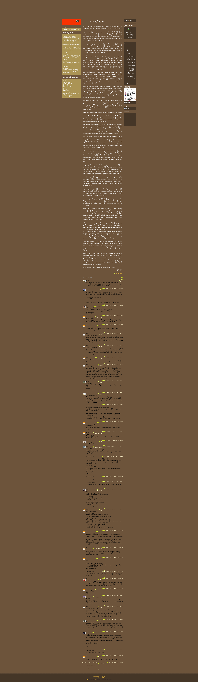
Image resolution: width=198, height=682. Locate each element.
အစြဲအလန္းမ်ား (130, 76)
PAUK (101, 382)
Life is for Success (98, 632)
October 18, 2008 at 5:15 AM (114, 315)
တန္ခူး (101, 607)
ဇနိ (120, 281)
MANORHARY (99, 306)
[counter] (126, 108)
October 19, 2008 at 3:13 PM (114, 571)
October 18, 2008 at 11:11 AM (114, 456)
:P (101, 441)
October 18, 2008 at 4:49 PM (114, 489)
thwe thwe (100, 559)
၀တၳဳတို (63, 79)
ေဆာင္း (100, 532)
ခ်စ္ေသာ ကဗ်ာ (65, 86)
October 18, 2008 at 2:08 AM (114, 288)
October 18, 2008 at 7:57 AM (114, 381)
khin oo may (99, 358)
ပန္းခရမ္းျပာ (98, 433)
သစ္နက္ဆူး (100, 490)
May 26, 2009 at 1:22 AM (116, 662)
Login (131, 20)
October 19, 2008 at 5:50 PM (114, 588)
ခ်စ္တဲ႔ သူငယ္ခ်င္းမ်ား (66, 85)
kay (101, 334)
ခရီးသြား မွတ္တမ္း (66, 83)
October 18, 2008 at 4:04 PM (114, 476)
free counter (127, 102)
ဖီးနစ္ (101, 510)
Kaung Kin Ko (99, 590)
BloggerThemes (96, 679)
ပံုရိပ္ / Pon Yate (98, 548)
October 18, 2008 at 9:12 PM (114, 557)
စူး (101, 290)
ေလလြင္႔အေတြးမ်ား (67, 96)
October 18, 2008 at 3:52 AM (114, 305)
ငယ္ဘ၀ (63, 87)
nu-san (100, 365)
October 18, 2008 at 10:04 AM (114, 432)
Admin (68, 44)
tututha (100, 346)
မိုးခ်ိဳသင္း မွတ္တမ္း (99, 677)
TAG (63, 80)
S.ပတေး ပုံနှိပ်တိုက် (72, 36)
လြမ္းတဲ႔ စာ (65, 92)
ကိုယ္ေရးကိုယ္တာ (66, 82)
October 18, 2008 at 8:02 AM (114, 392)
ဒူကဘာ (100, 394)
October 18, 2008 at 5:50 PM (114, 530)
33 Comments (118, 273)
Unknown (100, 656)
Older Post (95, 662)
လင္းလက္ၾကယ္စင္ (98, 597)
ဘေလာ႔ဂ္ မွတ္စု (130, 68)
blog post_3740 (72, 37)
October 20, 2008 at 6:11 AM (114, 619)
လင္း (101, 579)
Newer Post (84, 662)
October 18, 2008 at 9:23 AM (114, 404)
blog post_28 (65, 68)
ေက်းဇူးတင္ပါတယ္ (131, 78)
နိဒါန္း (63, 89)
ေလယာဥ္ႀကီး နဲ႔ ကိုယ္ (97, 21)
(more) (77, 41)
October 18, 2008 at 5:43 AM (114, 324)
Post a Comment (103, 663)
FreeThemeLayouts (108, 679)
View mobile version (90, 665)
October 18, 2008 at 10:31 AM (114, 440)
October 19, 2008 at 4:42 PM (114, 578)
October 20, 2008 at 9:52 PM (114, 650)
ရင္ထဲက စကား (65, 90)
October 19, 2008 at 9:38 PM (114, 606)
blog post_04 (65, 54)
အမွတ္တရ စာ (65, 94)
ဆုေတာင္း (129, 54)
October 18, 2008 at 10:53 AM (114, 446)
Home (90, 662)
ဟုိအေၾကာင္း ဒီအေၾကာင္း (69, 93)
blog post (64, 61)
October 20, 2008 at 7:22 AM (114, 631)
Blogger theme (89, 679)
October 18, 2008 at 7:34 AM (114, 364)
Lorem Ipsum (70, 52)
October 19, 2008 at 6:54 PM (114, 595)
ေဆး (128, 53)
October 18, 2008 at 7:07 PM (114, 547)
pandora (100, 422)
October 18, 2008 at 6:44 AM (114, 345)
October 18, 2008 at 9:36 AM (114, 421)
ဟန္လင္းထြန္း (99, 317)
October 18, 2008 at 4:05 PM (114, 482)
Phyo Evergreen (98, 447)
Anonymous (70, 59)
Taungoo (100, 325)
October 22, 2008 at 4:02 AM (114, 655)
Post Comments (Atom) (93, 669)
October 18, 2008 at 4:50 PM (114, 509)
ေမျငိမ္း (100, 621)
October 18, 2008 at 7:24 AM (114, 357)
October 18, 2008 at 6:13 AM (114, 333)
